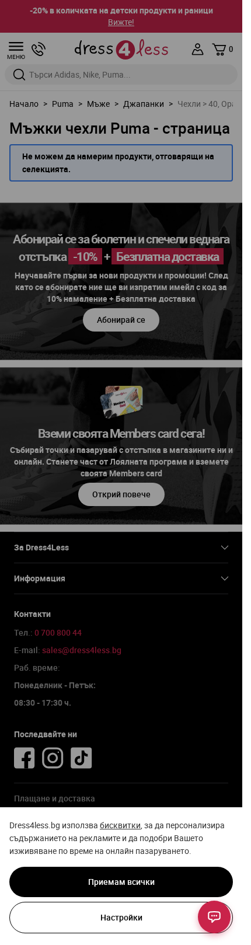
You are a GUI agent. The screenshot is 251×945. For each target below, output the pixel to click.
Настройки (121, 917)
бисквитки (120, 825)
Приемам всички (121, 881)
